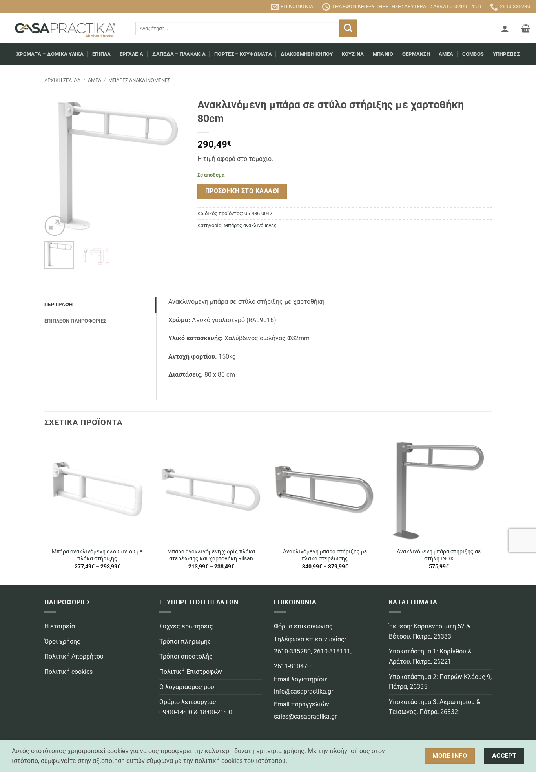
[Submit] (348, 28)
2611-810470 (292, 666)
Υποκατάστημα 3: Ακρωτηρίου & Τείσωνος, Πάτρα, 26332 (434, 707)
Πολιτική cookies (68, 671)
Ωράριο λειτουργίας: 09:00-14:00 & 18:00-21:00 (195, 707)
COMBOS (473, 54)
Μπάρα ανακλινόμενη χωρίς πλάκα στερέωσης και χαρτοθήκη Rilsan (211, 555)
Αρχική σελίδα (62, 80)
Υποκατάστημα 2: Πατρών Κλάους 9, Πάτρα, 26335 (440, 682)
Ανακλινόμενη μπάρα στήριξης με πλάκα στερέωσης (325, 555)
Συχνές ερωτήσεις (186, 626)
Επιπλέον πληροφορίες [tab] (75, 321)
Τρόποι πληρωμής (185, 641)
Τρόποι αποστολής (186, 656)
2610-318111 (332, 651)
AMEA (446, 54)
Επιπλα (101, 54)
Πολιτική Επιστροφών (190, 671)
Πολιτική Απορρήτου (74, 656)
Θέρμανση (416, 54)
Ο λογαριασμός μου (186, 687)
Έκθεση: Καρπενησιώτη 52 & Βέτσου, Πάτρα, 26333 (429, 631)
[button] (505, 28)
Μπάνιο (383, 54)
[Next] (173, 165)
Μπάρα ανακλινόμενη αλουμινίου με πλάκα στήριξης (97, 555)
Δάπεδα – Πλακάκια (179, 54)
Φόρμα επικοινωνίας (303, 626)
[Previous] (57, 165)
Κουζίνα (353, 54)
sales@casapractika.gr (305, 716)
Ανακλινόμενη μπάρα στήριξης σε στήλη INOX (439, 555)
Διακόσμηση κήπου (307, 54)
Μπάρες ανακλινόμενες (139, 80)
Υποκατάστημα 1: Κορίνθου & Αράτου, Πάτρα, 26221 (430, 656)
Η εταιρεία (59, 626)
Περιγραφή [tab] (58, 304)
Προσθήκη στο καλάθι (242, 191)
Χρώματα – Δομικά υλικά (50, 54)
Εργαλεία (131, 54)
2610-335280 (292, 651)
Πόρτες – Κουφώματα (243, 54)
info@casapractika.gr (303, 691)
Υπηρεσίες (506, 54)
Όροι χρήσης (62, 641)
